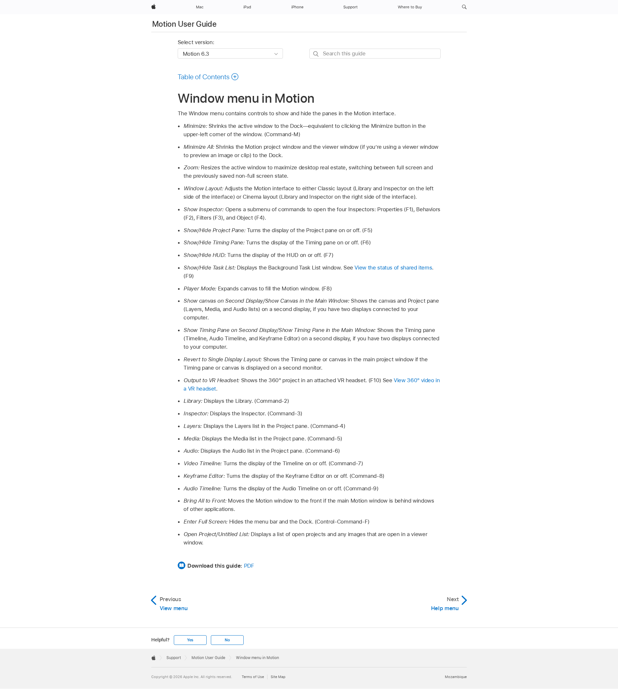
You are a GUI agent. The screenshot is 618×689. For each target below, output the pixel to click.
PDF (249, 565)
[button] (464, 7)
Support (173, 658)
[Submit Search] (316, 54)
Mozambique (456, 677)
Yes (190, 640)
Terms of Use (253, 677)
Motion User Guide (184, 24)
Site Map (278, 677)
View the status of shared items (393, 267)
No (227, 640)
